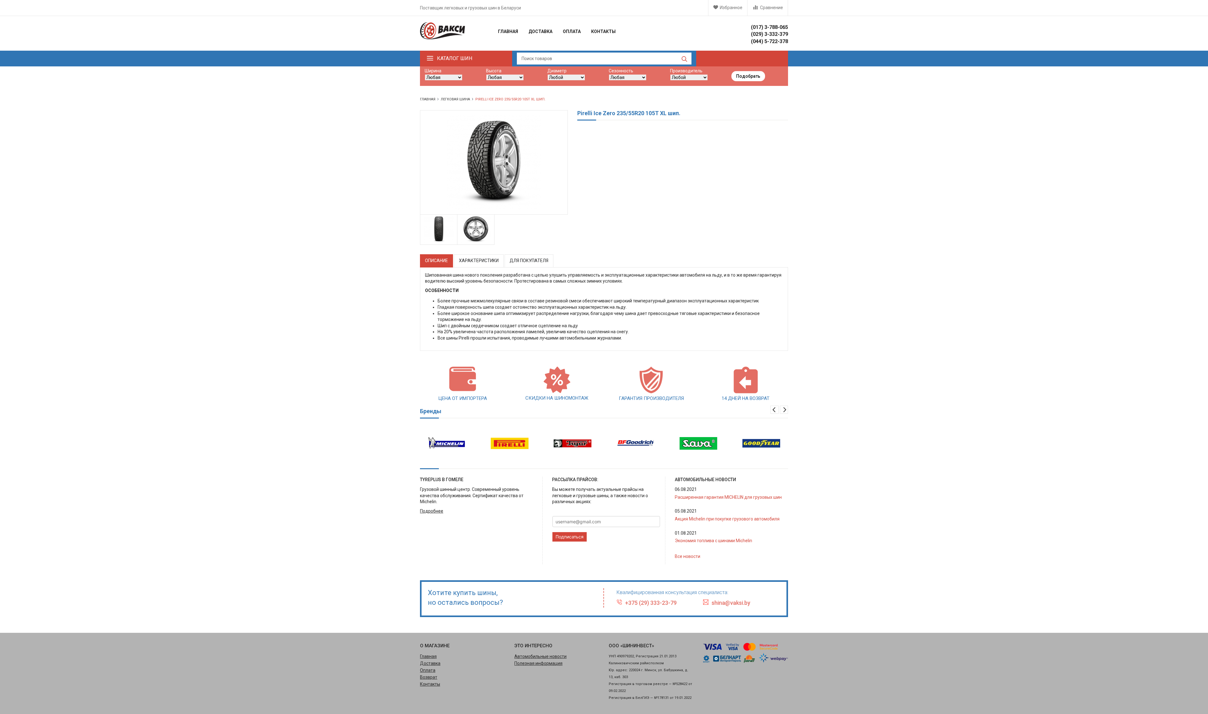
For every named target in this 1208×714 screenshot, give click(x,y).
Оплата (572, 31)
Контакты (603, 31)
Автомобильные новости (540, 656)
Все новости (687, 556)
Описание (436, 260)
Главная (508, 31)
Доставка (540, 31)
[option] (438, 230)
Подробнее (431, 511)
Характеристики (479, 260)
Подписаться (570, 536)
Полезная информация (538, 663)
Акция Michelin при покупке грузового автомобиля (727, 518)
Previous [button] (774, 410)
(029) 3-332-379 (769, 34)
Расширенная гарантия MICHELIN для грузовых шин (728, 497)
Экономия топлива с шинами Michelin (713, 540)
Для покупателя (529, 260)
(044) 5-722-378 (769, 41)
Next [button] (784, 410)
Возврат (428, 677)
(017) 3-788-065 (769, 27)
